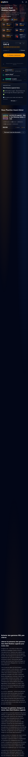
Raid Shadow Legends (6, 5)
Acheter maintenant (15, 55)
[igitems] (4, 2)
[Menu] (26, 2)
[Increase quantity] (23, 43)
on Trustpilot (6, 16)
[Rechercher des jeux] (22, 2)
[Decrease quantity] (16, 43)
